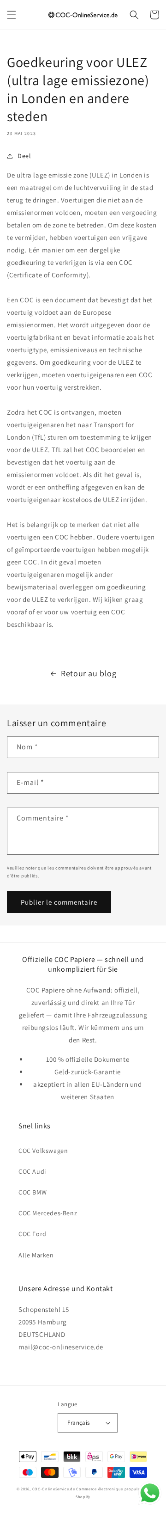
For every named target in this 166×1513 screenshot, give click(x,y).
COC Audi (32, 1171)
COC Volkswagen (43, 1150)
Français (78, 1423)
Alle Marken (36, 1255)
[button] (11, 15)
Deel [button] (24, 156)
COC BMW (32, 1192)
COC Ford (32, 1234)
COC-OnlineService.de (53, 1488)
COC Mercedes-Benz (47, 1213)
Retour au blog (88, 673)
